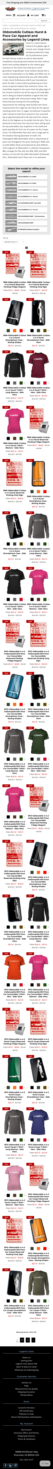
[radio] (8, 330)
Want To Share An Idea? (26, 1367)
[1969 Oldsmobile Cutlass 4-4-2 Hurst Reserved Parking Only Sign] (14, 474)
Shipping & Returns (26, 1436)
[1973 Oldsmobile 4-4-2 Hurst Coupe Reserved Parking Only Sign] (38, 1022)
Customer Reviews (26, 1408)
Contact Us (26, 1382)
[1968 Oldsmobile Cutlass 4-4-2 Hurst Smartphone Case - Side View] (38, 313)
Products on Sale (26, 1414)
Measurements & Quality (26, 1389)
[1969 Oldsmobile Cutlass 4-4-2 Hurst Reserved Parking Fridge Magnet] (38, 421)
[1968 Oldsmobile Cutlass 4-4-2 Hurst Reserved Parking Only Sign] (38, 265)
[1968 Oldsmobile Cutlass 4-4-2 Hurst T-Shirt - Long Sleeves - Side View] (14, 365)
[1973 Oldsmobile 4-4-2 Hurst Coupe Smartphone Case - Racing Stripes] (14, 1070)
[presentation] (25, 331)
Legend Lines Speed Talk (26, 1364)
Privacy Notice (26, 1395)
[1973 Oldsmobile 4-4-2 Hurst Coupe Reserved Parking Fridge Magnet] (14, 1022)
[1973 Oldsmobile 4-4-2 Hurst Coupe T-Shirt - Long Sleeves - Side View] (14, 1122)
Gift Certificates (26, 1411)
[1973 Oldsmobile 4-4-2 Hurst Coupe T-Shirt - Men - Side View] (38, 1122)
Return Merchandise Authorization (26, 1417)
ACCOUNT (21, 15)
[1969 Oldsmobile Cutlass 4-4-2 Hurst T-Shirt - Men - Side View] (14, 582)
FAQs (26, 1386)
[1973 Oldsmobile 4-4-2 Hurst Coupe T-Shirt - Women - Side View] (14, 1177)
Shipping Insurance (26, 1392)
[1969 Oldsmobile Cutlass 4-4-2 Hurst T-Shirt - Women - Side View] (38, 582)
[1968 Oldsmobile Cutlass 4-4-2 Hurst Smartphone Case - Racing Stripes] (14, 313)
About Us (26, 1357)
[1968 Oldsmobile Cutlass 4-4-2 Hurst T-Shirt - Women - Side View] (14, 421)
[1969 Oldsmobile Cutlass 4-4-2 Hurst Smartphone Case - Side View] (14, 526)
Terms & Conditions (26, 1439)
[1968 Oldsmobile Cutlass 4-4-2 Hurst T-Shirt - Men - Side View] (38, 365)
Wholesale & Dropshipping (26, 1370)
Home (5, 25)
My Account (26, 1430)
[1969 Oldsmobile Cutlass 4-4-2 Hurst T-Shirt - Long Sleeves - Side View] (38, 526)
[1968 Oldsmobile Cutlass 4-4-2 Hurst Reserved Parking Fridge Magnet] (14, 265)
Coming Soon (26, 1360)
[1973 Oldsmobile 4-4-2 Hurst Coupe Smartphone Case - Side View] (38, 1070)
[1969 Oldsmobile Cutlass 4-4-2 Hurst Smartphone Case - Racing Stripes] (38, 474)
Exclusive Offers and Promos (26, 1433)
